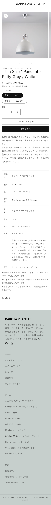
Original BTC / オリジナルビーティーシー (23, 436)
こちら (39, 338)
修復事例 (9, 378)
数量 (3, 107)
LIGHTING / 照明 (12, 418)
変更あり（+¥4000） (14, 101)
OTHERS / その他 (13, 424)
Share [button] (7, 298)
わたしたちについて (13, 360)
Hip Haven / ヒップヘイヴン (17, 442)
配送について (11, 471)
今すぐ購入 (25, 129)
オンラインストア (13, 384)
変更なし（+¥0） (12, 95)
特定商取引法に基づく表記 (16, 476)
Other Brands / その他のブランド (20, 448)
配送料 (4, 86)
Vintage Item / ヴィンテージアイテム (21, 407)
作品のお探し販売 (13, 366)
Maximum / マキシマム (15, 430)
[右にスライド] (31, 63)
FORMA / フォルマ (13, 454)
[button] (5, 4)
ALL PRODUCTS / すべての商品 (19, 401)
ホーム (8, 354)
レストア (9, 372)
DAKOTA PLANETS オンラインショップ (24, 498)
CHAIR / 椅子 (11, 412)
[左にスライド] (20, 63)
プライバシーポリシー (14, 482)
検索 (7, 465)
